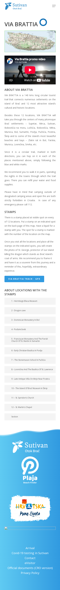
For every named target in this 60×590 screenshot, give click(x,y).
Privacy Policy (30, 573)
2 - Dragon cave (18, 310)
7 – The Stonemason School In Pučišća (28, 360)
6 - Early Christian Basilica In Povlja (26, 350)
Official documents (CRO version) (30, 568)
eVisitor (30, 563)
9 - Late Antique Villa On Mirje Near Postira (30, 378)
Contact (30, 558)
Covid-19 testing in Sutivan (30, 553)
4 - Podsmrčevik (18, 329)
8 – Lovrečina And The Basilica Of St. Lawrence (32, 369)
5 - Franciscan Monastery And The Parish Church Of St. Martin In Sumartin (29, 339)
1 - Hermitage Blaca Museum (24, 301)
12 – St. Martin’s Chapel (21, 407)
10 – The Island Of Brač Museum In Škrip (29, 388)
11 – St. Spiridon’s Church (22, 397)
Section (14, 416)
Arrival (30, 548)
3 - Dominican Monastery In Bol (25, 320)
